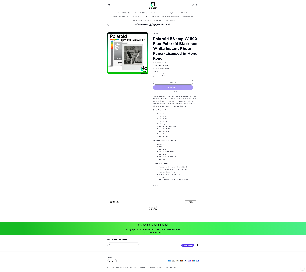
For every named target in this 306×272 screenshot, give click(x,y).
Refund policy (133, 267)
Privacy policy (141, 267)
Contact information (171, 267)
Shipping (155, 68)
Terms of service (151, 267)
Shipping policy (160, 267)
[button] (109, 5)
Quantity (155, 71)
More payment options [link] (173, 92)
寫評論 (191, 202)
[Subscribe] (138, 245)
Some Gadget (114, 267)
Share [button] (156, 185)
